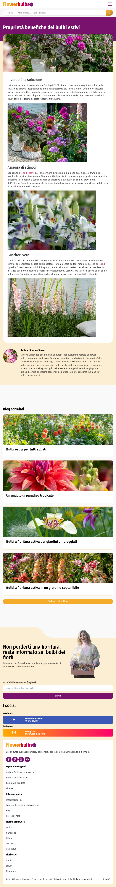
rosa (100, 264)
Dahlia (9, 860)
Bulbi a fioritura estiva (17, 777)
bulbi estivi (28, 173)
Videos (9, 788)
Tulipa (9, 827)
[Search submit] (109, 13)
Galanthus (11, 848)
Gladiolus (11, 871)
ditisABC (106, 879)
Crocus (9, 843)
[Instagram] (21, 759)
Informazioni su (14, 800)
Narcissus (11, 832)
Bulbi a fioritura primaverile (20, 772)
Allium (9, 838)
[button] (110, 4)
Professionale (13, 815)
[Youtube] (27, 759)
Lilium (9, 865)
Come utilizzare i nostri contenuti (23, 805)
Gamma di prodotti (15, 783)
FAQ (8, 810)
